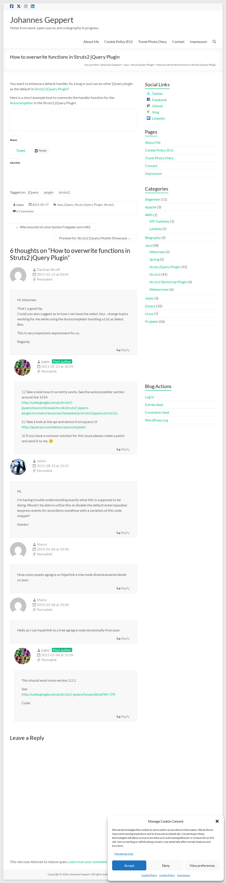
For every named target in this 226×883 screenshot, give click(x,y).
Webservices (159, 289)
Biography (153, 237)
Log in (149, 397)
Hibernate (157, 252)
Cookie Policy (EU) (118, 41)
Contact (178, 41)
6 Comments (25, 211)
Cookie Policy (149, 875)
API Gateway (159, 221)
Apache (150, 207)
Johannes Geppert (41, 20)
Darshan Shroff (48, 269)
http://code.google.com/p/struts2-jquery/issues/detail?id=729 (68, 694)
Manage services (123, 853)
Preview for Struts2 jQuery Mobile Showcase (95, 238)
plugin (48, 192)
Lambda (155, 229)
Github (157, 106)
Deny (166, 866)
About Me (91, 41)
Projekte (151, 321)
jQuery (33, 192)
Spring (154, 259)
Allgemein (152, 199)
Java (126, 64)
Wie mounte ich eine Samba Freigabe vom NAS (53, 227)
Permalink (44, 279)
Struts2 (109, 204)
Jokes (149, 298)
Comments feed (157, 412)
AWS (149, 215)
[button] (217, 821)
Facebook (159, 100)
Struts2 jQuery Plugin (51, 89)
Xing (155, 112)
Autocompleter (21, 103)
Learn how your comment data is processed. (101, 862)
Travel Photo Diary (152, 41)
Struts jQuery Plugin (142, 64)
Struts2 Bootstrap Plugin (168, 282)
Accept (129, 866)
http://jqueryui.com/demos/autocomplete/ (54, 427)
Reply (125, 350)
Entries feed (154, 404)
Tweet (20, 150)
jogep (20, 204)
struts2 (64, 192)
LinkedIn (158, 118)
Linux (149, 314)
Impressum (183, 875)
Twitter (157, 93)
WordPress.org (156, 420)
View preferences (202, 866)
